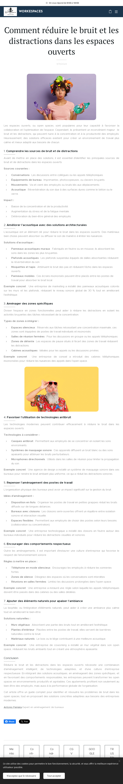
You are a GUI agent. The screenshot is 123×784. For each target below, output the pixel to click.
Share (11, 721)
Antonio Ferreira (13, 707)
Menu (116, 12)
